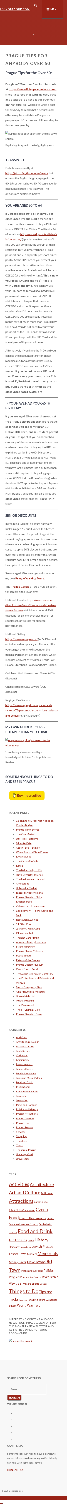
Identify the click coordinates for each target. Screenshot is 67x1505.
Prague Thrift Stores (27, 829)
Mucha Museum (25, 1000)
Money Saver (17, 1262)
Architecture (42, 1184)
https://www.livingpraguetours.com (32, 89)
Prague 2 (24, 1277)
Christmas (22, 1055)
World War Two (28, 1305)
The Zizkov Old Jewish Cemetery (34, 973)
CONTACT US (15, 1469)
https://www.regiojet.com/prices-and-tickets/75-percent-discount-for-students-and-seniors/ (31, 710)
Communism (28, 1210)
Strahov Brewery (25, 946)
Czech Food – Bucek (27, 969)
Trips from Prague (26, 1149)
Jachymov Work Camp (28, 928)
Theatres (21, 1140)
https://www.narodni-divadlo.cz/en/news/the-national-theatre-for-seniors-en (30, 605)
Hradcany (14, 1246)
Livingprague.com (15, 9)
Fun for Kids (18, 1240)
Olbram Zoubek (24, 933)
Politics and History (27, 1109)
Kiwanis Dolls (23, 856)
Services (21, 1131)
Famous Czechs (24, 1068)
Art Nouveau (47, 1193)
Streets (43, 1284)
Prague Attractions (27, 1113)
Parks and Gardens (26, 1104)
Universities (22, 1158)
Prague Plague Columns (29, 951)
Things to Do (23, 1291)
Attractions (21, 1201)
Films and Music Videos (29, 1077)
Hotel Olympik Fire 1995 (29, 874)
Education (14, 1224)
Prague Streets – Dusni (29, 1014)
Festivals (43, 1224)
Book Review (23, 1050)
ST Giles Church (25, 924)
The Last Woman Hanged (30, 879)
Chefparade (22, 883)
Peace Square (23, 955)
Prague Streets (24, 1127)
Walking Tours (37, 1299)
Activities (21, 1037)
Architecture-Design (27, 1041)
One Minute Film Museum (30, 991)
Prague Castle (20, 586)
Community (22, 1059)
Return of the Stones (28, 960)
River (45, 1277)
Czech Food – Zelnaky (28, 847)
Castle (44, 1201)
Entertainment (24, 1064)
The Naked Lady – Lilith (29, 870)
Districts (50, 1218)
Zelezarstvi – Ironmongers (30, 906)
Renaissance (35, 1277)
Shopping (21, 1136)
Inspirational (23, 1086)
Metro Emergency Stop (29, 987)
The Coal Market (25, 834)
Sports (35, 1283)
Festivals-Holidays (26, 1073)
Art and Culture (25, 1046)
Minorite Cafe (23, 843)
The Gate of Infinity (27, 861)
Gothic (31, 1240)
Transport (23, 1300)
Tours (19, 1145)
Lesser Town (17, 1254)
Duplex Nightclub (25, 996)
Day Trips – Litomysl (27, 838)
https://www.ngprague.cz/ (21, 639)
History (41, 1239)
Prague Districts (25, 1118)
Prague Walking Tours (29, 578)
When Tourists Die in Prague (32, 852)
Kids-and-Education (27, 1091)
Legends (21, 1095)
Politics (49, 1270)
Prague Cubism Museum (29, 964)
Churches (15, 1210)
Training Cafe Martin (27, 937)
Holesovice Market (26, 888)
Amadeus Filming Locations (31, 942)
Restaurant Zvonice (27, 919)
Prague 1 (14, 1277)
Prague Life (22, 1122)
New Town (35, 1262)
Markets (32, 1253)
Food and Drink (24, 1082)
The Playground (25, 1004)
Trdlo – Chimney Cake (28, 1009)
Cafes (37, 1201)
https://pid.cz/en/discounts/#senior (26, 173)
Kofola (19, 865)
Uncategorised (24, 1154)
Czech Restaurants (32, 1218)
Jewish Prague (42, 1246)
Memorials (22, 1100)
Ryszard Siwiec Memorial (29, 892)
